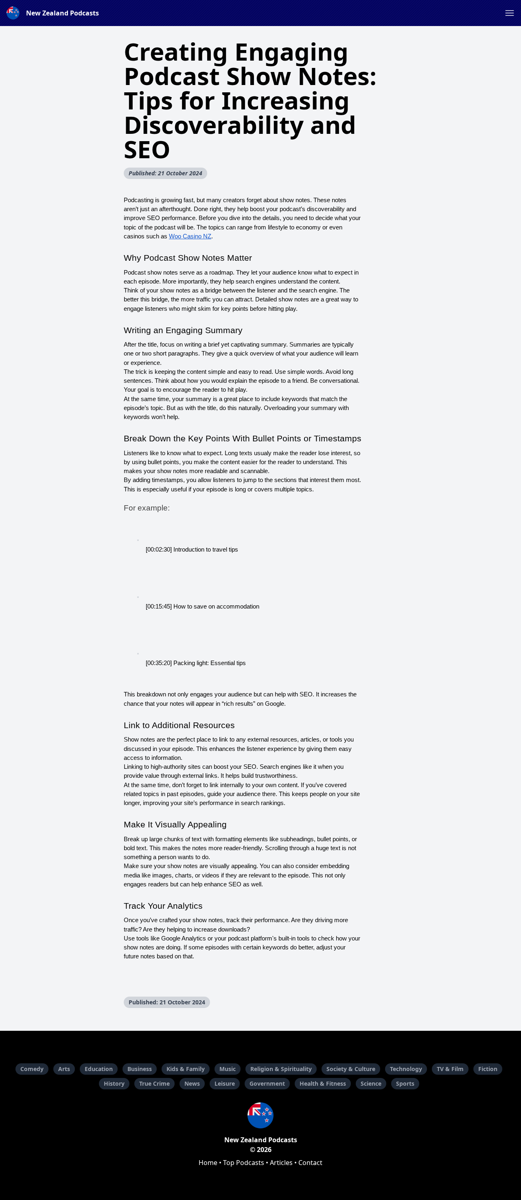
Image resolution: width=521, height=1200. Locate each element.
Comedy (32, 1069)
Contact (310, 1162)
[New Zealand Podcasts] (260, 1115)
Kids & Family (185, 1069)
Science (371, 1083)
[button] (509, 13)
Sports (405, 1083)
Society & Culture (350, 1069)
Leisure (225, 1083)
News (192, 1083)
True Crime (154, 1083)
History (114, 1083)
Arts (64, 1069)
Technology (406, 1069)
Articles (281, 1162)
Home (208, 1162)
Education (99, 1069)
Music (227, 1069)
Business (139, 1069)
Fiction (487, 1069)
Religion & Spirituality (281, 1069)
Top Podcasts (243, 1162)
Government (267, 1083)
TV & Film (450, 1069)
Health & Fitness (323, 1083)
